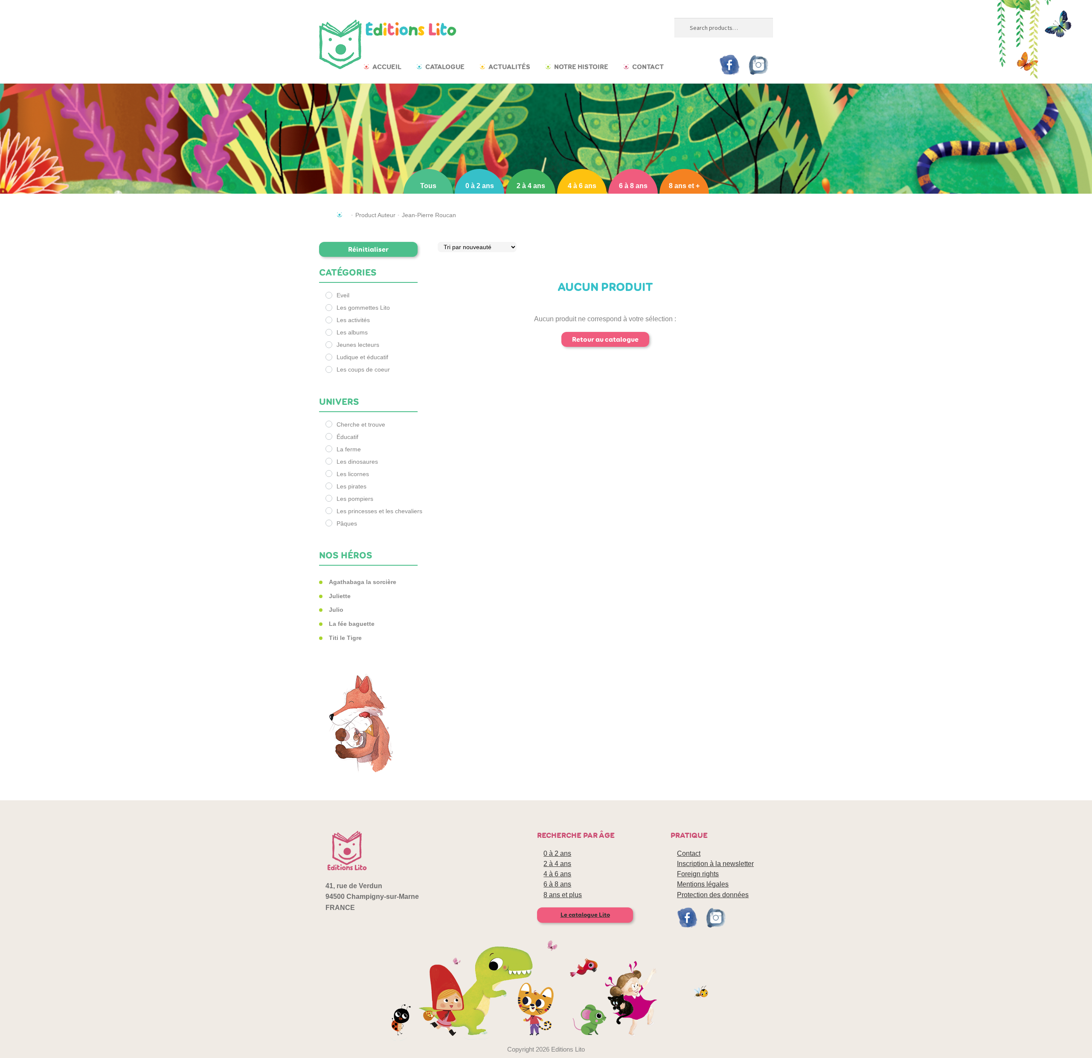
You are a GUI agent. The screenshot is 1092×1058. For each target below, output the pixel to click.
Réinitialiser (368, 249)
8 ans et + (684, 185)
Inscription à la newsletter (715, 863)
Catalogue (445, 66)
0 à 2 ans (479, 185)
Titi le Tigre (345, 637)
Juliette (340, 596)
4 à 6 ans (582, 185)
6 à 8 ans (633, 185)
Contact (648, 66)
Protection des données (713, 894)
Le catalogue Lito (585, 915)
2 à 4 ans (531, 185)
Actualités (509, 66)
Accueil (386, 66)
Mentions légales (703, 884)
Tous (428, 185)
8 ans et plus (562, 894)
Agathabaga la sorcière (362, 581)
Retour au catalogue (605, 339)
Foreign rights (698, 874)
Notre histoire (581, 66)
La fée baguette (352, 623)
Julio (336, 609)
